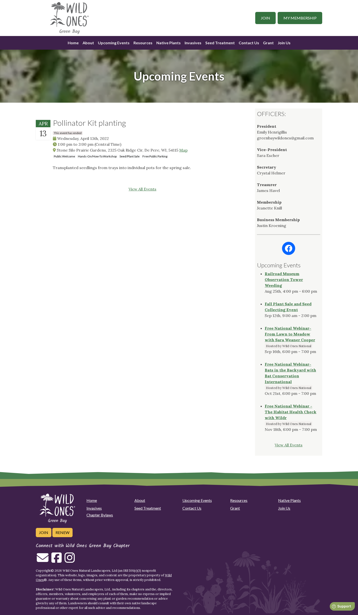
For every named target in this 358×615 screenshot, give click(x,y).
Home (73, 42)
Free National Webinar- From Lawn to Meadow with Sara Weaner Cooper (290, 334)
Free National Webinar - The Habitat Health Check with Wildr (290, 412)
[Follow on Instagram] (70, 560)
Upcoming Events (114, 42)
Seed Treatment (220, 42)
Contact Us (249, 42)
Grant (268, 42)
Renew (62, 532)
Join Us (284, 42)
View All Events (142, 189)
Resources (142, 42)
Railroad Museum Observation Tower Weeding (284, 279)
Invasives (193, 42)
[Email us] (42, 560)
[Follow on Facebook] (56, 560)
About (88, 42)
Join (265, 18)
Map (183, 150)
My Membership (300, 18)
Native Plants (168, 42)
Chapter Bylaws (99, 515)
